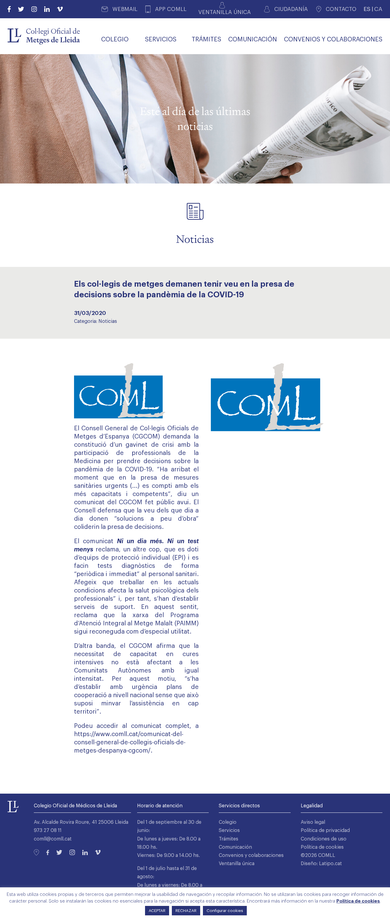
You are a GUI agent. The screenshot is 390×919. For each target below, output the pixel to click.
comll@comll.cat (53, 839)
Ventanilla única (236, 863)
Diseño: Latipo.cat (321, 863)
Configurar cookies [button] (225, 911)
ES (366, 9)
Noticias (107, 321)
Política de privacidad (325, 830)
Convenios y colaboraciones (251, 855)
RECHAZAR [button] (186, 911)
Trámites (228, 839)
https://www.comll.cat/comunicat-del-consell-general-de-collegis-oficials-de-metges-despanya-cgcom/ (130, 742)
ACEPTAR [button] (157, 911)
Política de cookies (322, 847)
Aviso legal (313, 822)
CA (378, 9)
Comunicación (235, 847)
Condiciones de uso (323, 839)
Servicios (229, 830)
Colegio (227, 822)
